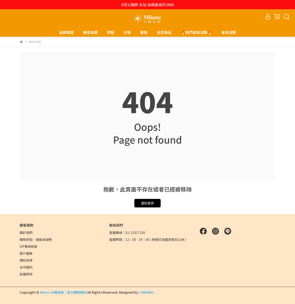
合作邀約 (26, 267)
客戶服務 (26, 253)
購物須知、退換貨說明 (36, 239)
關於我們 (26, 232)
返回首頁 (147, 203)
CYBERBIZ (146, 292)
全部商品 (164, 32)
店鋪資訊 (26, 274)
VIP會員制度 (28, 246)
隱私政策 (26, 260)
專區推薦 (90, 32)
